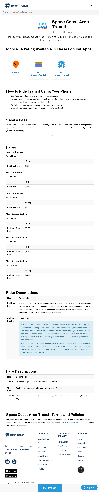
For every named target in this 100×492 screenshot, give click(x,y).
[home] (17, 5)
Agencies (6, 12)
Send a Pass (22, 125)
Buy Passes (50, 488)
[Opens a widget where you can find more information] (89, 488)
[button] (91, 5)
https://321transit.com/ (71, 422)
